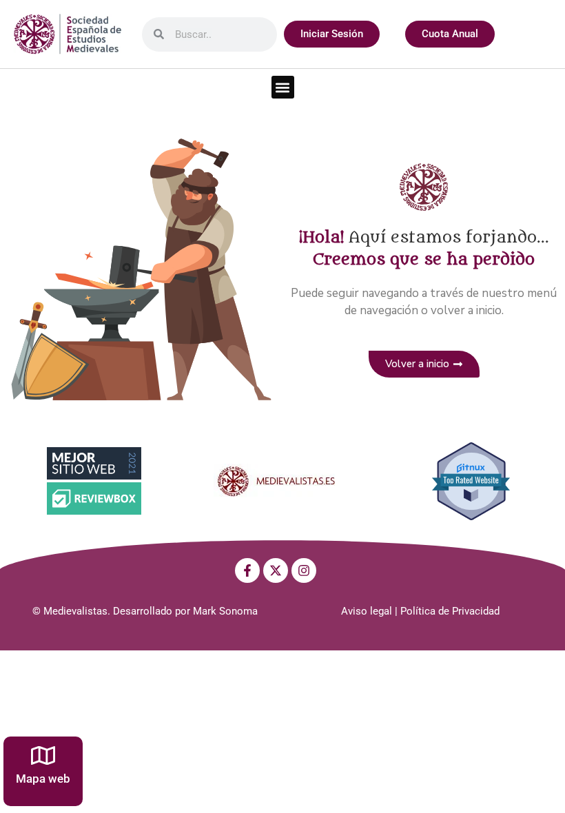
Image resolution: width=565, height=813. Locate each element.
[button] (282, 87)
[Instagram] (303, 570)
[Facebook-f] (247, 570)
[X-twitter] (275, 570)
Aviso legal (366, 611)
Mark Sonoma (225, 611)
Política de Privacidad (450, 611)
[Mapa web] (43, 755)
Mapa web (43, 778)
